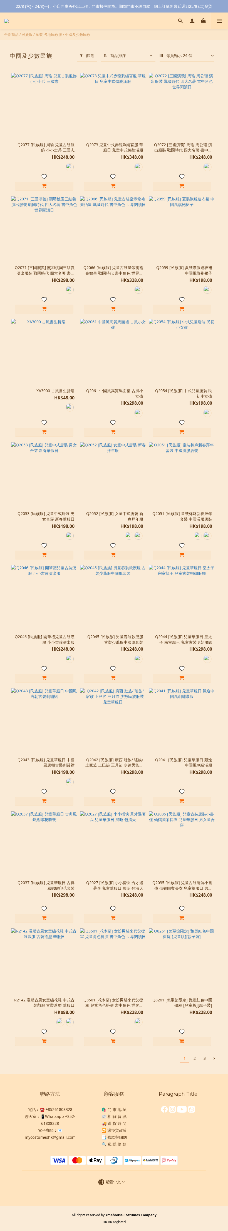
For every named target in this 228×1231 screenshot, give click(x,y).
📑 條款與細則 (114, 1137)
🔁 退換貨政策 (114, 1130)
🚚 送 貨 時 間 (114, 1123)
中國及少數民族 (77, 34)
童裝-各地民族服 (49, 34)
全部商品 (11, 34)
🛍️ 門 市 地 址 (114, 1109)
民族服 (27, 34)
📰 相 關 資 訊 (114, 1116)
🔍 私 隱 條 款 (114, 1144)
